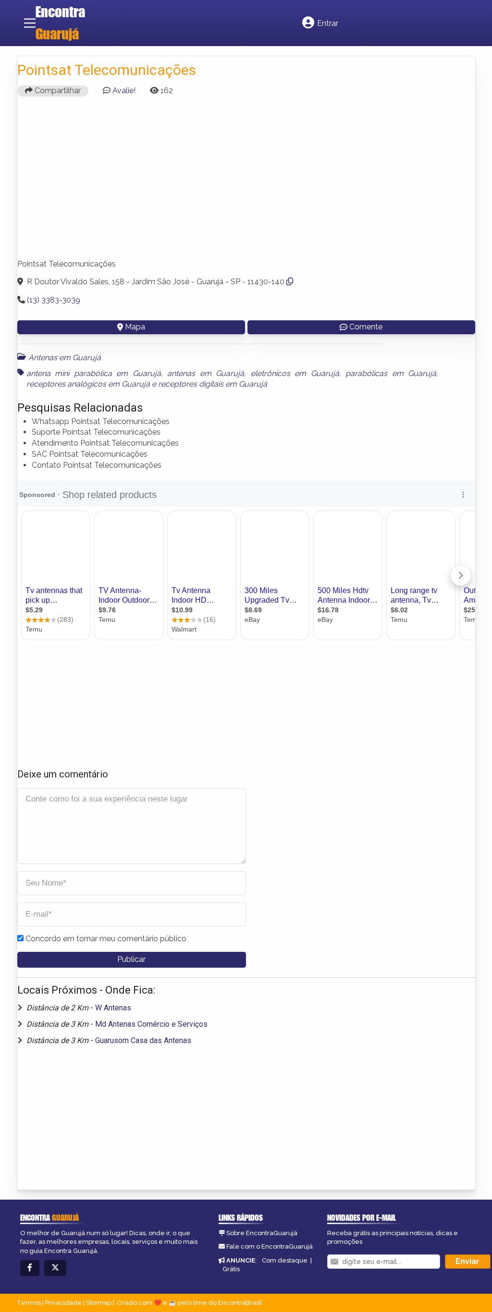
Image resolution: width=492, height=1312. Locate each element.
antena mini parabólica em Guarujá (93, 373)
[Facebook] (29, 1268)
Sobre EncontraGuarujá (261, 1233)
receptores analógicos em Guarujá (88, 384)
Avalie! (123, 90)
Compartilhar (57, 90)
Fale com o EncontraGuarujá (269, 1246)
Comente (365, 326)
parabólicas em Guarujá (390, 373)
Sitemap (98, 1302)
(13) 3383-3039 (53, 299)
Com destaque (285, 1260)
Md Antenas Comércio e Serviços (151, 1024)
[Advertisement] (246, 182)
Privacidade (63, 1302)
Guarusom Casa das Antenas (143, 1040)
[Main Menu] (29, 23)
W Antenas (113, 1007)
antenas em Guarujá (205, 373)
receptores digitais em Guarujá (212, 384)
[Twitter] (55, 1268)
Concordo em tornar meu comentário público (105, 938)
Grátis (231, 1269)
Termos (29, 1302)
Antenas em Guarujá (64, 357)
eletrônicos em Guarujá (295, 373)
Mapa (135, 326)
